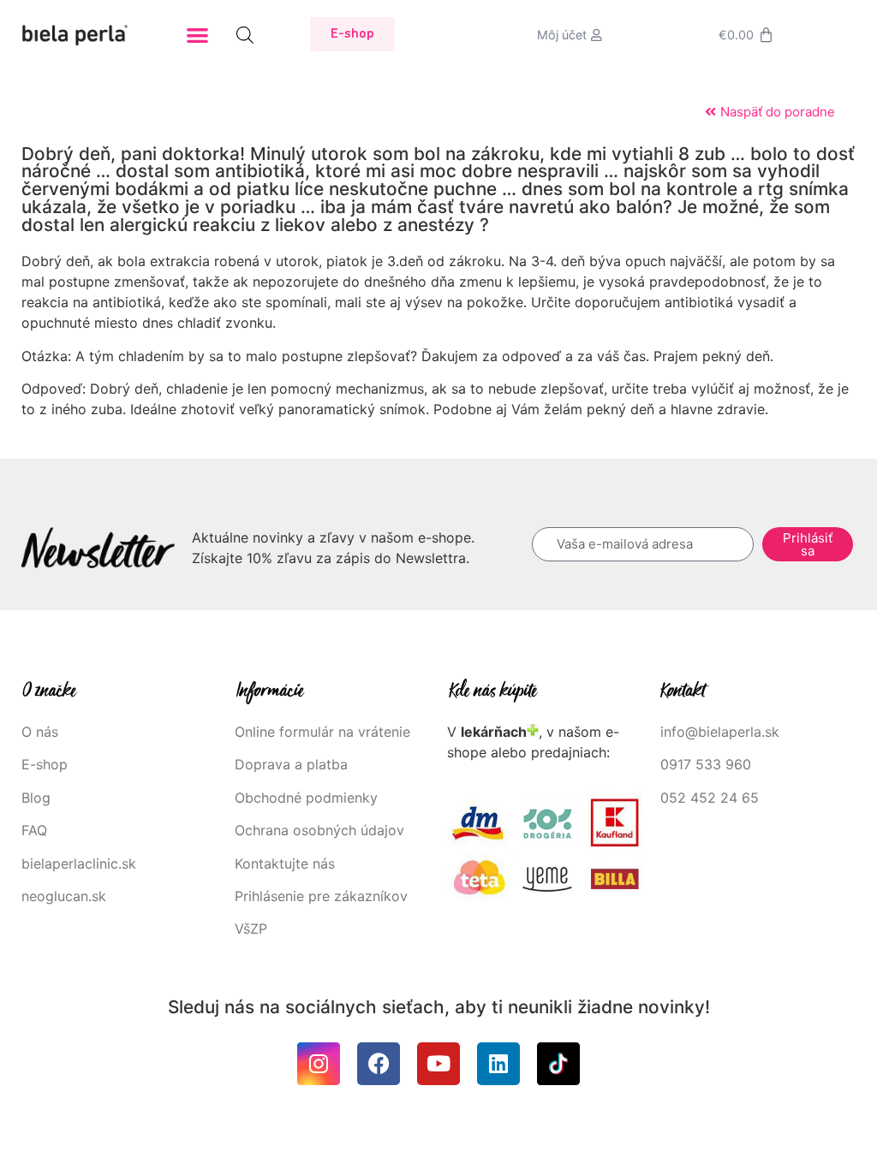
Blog (36, 797)
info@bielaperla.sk (719, 731)
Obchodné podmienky (306, 797)
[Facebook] (378, 1063)
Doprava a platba (291, 764)
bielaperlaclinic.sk (78, 863)
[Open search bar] (245, 35)
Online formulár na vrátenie (322, 731)
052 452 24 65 (709, 797)
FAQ (34, 830)
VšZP (253, 928)
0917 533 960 (705, 764)
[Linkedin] (498, 1063)
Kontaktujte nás (285, 863)
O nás (39, 731)
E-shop (44, 764)
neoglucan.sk (63, 896)
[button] (197, 34)
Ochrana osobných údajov (319, 830)
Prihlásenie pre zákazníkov (321, 896)
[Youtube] (438, 1063)
